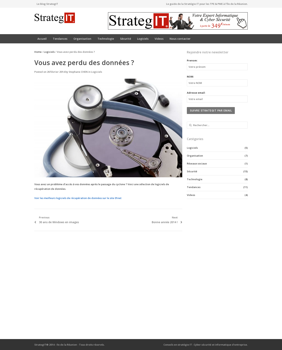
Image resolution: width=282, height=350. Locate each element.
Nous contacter (180, 38)
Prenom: (192, 60)
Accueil (42, 38)
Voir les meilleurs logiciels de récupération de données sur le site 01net (77, 198)
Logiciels (142, 38)
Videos (159, 38)
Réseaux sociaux (197, 163)
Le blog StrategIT (47, 4)
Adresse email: (196, 92)
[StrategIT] (59, 17)
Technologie (105, 38)
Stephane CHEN (78, 71)
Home (38, 52)
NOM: (190, 76)
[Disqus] (108, 285)
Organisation (82, 38)
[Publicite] (178, 21)
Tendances (60, 38)
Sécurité (125, 38)
